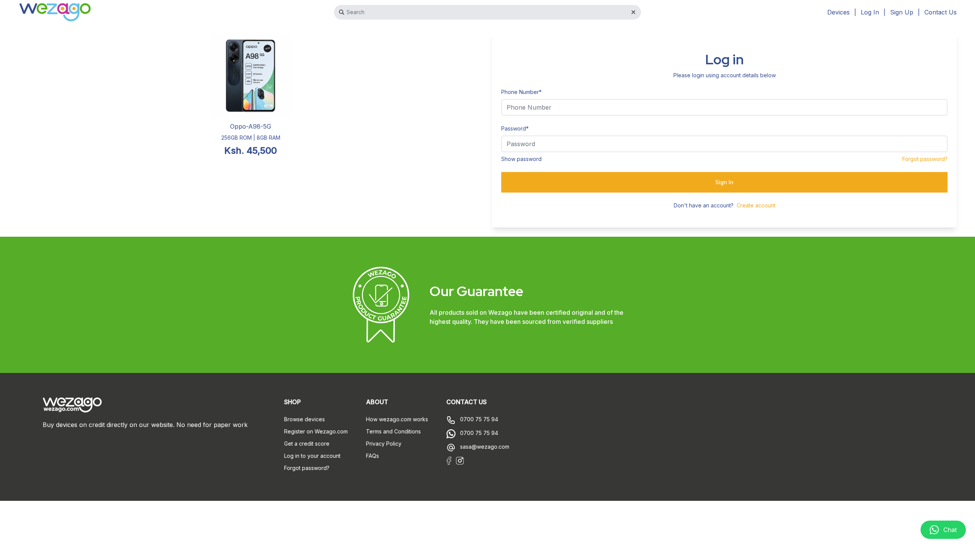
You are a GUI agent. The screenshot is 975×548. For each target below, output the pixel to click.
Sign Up (901, 12)
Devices (838, 12)
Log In (870, 12)
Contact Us (940, 12)
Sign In (724, 182)
